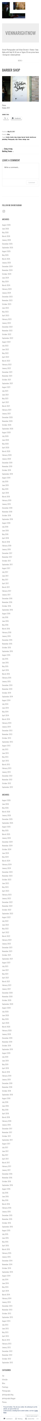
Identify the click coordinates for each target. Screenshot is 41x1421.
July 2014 (5, 704)
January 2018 (6, 549)
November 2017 (7, 557)
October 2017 (6, 560)
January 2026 (6, 240)
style (16, 139)
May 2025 (5, 255)
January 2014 (6, 726)
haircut (23, 137)
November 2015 (7, 643)
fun (3, 1375)
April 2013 (5, 760)
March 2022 (6, 360)
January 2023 (6, 323)
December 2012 (7, 776)
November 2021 (7, 376)
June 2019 (5, 485)
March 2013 (6, 764)
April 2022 (5, 357)
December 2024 (7, 266)
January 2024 (6, 293)
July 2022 (5, 345)
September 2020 (7, 428)
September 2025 (7, 247)
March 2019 (6, 496)
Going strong (8, 148)
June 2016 (5, 621)
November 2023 (7, 300)
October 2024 (6, 274)
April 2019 (5, 493)
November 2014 (7, 689)
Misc (8, 134)
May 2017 (5, 579)
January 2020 (6, 459)
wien (28, 139)
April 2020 (5, 447)
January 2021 (6, 413)
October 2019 (6, 470)
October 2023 (6, 304)
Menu (20, 60)
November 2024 (7, 270)
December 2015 (7, 640)
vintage (24, 139)
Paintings (5, 1387)
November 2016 (7, 602)
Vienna (20, 139)
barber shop (13, 137)
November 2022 (7, 330)
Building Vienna (7, 151)
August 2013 (6, 745)
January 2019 (6, 504)
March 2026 (6, 236)
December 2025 (7, 244)
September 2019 (7, 474)
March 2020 (6, 451)
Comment (31, 182)
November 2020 (7, 421)
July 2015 (5, 659)
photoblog (4, 139)
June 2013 (5, 753)
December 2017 (7, 553)
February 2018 (6, 545)
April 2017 (5, 583)
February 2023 (6, 319)
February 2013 (6, 768)
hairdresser (33, 137)
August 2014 (6, 700)
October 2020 (6, 425)
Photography (11, 139)
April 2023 (5, 315)
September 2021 (7, 383)
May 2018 (5, 534)
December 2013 (7, 730)
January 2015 (6, 681)
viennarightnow (20, 33)
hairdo (27, 137)
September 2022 (7, 338)
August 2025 (6, 251)
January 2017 (6, 594)
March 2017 (6, 587)
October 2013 (6, 738)
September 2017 (7, 564)
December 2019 (7, 462)
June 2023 (5, 308)
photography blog (7, 1394)
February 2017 (6, 591)
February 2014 (6, 723)
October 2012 (6, 783)
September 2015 (7, 651)
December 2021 (7, 372)
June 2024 (5, 277)
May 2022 (5, 353)
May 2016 (5, 625)
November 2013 (7, 734)
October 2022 (6, 334)
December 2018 (7, 508)
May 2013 (5, 757)
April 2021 (5, 402)
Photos (4, 1402)
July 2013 (5, 749)
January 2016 (6, 636)
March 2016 (6, 628)
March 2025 (6, 259)
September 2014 (7, 696)
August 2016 (6, 613)
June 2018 (5, 530)
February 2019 (6, 500)
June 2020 (5, 440)
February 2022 (6, 364)
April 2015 (5, 670)
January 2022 (6, 368)
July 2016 (5, 617)
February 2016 (6, 632)
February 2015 (6, 677)
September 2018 (7, 519)
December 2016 (7, 598)
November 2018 (7, 511)
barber (8, 137)
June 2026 (5, 228)
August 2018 (6, 523)
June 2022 (5, 349)
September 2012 (7, 787)
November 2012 (7, 779)
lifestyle (4, 1379)
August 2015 (6, 655)
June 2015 (5, 662)
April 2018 (5, 538)
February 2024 (7, 289)
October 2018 (6, 515)
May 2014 (5, 711)
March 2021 (6, 406)
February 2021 (6, 410)
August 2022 (6, 342)
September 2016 (7, 610)
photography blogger (9, 1398)
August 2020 (6, 432)
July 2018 (5, 527)
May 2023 (5, 311)
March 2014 (6, 719)
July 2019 (5, 481)
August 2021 (6, 387)
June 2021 (5, 394)
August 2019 (6, 477)
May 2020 (5, 444)
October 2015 (6, 647)
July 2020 (5, 436)
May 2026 (5, 232)
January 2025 (6, 262)
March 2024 (6, 285)
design (19, 137)
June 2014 (5, 708)
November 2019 (7, 466)
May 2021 (5, 398)
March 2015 (6, 674)
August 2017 (6, 568)
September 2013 (7, 742)
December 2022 (7, 327)
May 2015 (5, 666)
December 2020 (7, 417)
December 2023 (7, 296)
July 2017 (5, 572)
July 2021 (5, 391)
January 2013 (6, 772)
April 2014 (5, 715)
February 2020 (7, 455)
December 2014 (7, 685)
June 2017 (5, 576)
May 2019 (5, 489)
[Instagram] (3, 211)
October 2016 (6, 606)
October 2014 (6, 693)
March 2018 (6, 542)
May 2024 (5, 281)
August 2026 (6, 225)
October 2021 (6, 379)
